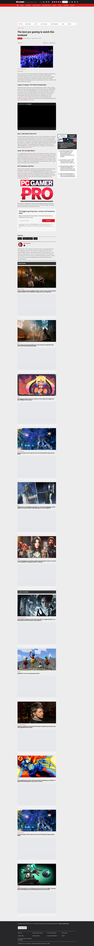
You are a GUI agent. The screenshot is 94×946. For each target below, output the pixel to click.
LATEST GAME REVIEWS (72, 136)
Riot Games (20, 71)
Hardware (28, 5)
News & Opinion (36, 5)
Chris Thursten (27, 38)
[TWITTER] (25, 245)
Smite (35, 238)
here (31, 147)
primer (21, 100)
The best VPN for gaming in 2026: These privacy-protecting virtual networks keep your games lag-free (67, 145)
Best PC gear (28, 24)
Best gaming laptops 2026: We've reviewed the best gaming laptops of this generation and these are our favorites (67, 153)
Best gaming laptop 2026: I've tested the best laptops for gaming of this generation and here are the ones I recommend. (68, 168)
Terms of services (34, 224)
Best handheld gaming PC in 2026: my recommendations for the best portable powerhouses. (68, 175)
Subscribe (65, 1)
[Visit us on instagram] (52, 2)
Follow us (46, 42)
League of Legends (27, 238)
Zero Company (44, 24)
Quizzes (69, 24)
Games (22, 5)
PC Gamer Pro (21, 203)
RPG (23, 28)
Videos (59, 5)
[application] (37, 116)
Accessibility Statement (52, 935)
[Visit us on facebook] (48, 2)
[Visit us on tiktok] (61, 2)
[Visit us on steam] (46, 2)
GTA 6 (36, 24)
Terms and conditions (51, 933)
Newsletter (66, 5)
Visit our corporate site (64, 923)
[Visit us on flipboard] (58, 2)
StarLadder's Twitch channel (24, 172)
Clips (63, 24)
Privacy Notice (21, 225)
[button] (77, 2)
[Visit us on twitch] (56, 2)
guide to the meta (29, 100)
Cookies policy (21, 935)
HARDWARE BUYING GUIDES (62, 136)
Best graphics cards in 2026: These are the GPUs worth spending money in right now (67, 161)
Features (20, 38)
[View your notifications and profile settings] (75, 2)
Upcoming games (54, 24)
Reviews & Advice (46, 5)
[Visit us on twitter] (50, 2)
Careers (63, 935)
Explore (72, 5)
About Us (20, 933)
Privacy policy (64, 933)
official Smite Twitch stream (34, 156)
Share (21, 42)
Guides (54, 5)
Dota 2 (19, 238)
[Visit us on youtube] (54, 2)
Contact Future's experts (37, 933)
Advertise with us (36, 935)
